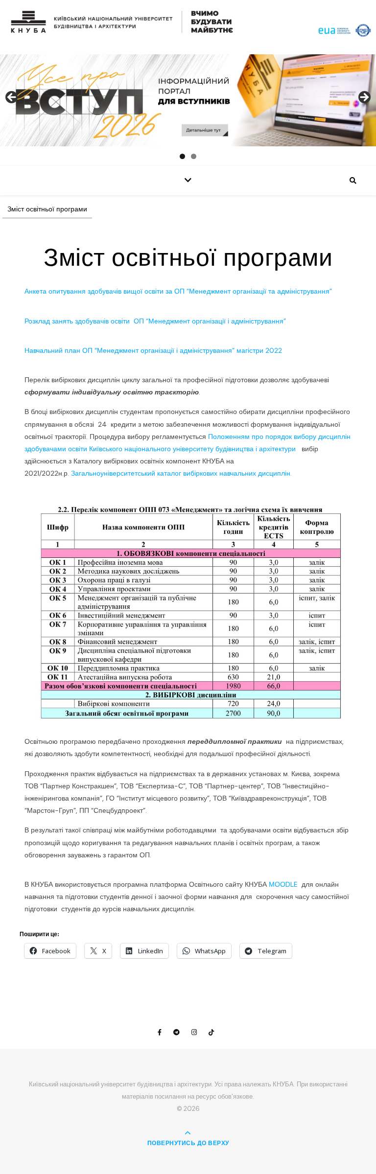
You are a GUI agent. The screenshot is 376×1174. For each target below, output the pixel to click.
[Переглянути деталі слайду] (188, 100)
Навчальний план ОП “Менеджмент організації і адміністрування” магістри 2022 (153, 350)
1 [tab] (182, 156)
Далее (363, 98)
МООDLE (284, 884)
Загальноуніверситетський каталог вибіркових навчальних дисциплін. (181, 473)
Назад (12, 98)
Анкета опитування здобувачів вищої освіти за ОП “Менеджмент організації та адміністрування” (178, 291)
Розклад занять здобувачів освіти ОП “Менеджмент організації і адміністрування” (155, 321)
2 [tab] (193, 156)
